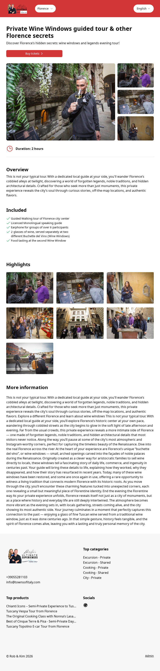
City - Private (92, 578)
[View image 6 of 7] (130, 323)
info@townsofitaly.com (23, 582)
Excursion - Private (96, 557)
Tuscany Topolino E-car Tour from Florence (37, 626)
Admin (149, 656)
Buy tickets (32, 53)
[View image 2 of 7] (135, 102)
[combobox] (143, 8)
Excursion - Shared (97, 562)
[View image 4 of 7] (29, 323)
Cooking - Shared (95, 572)
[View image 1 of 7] (135, 75)
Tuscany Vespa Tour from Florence (31, 611)
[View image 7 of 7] (29, 359)
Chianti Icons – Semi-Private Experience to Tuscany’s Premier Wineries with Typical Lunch (41, 606)
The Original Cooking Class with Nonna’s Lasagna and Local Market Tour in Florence (41, 616)
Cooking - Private (95, 567)
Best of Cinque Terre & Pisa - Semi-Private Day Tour (41, 621)
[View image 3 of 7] (130, 288)
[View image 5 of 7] (79, 323)
